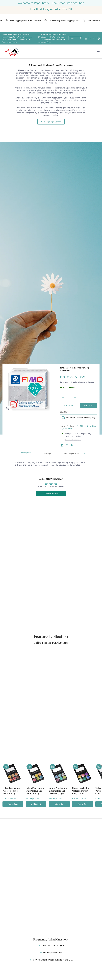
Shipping (74, 382)
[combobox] (73, 38)
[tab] (25, 453)
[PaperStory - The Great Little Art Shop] (12, 51)
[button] (62, 445)
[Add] (75, 398)
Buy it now (88, 405)
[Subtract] (63, 398)
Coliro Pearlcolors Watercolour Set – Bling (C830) (81, 790)
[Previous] (48, 810)
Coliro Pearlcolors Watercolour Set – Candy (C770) (35, 790)
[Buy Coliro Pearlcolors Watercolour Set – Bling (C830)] (82, 773)
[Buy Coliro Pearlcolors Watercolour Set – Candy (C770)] (36, 773)
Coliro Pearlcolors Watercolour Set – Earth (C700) (11, 790)
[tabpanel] (51, 462)
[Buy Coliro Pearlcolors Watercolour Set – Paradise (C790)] (59, 773)
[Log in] (98, 38)
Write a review (51, 493)
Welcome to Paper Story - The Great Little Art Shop (51, 3)
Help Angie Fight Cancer (51, 122)
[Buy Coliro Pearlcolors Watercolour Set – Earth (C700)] (12, 773)
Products (70, 426)
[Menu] (98, 51)
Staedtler (63, 412)
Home (62, 426)
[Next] (84, 453)
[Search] (80, 38)
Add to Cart (69, 405)
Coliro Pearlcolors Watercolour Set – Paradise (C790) (58, 790)
